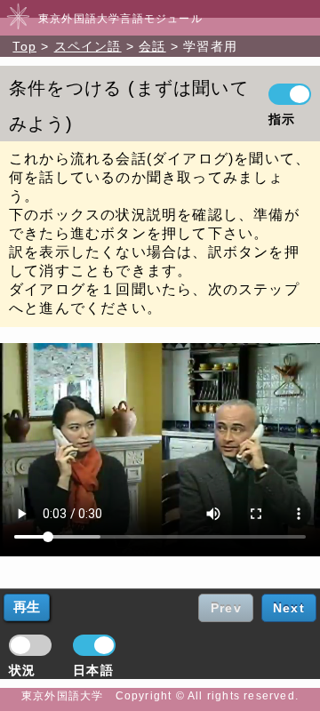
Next (289, 608)
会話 (152, 46)
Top (24, 46)
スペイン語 (88, 46)
